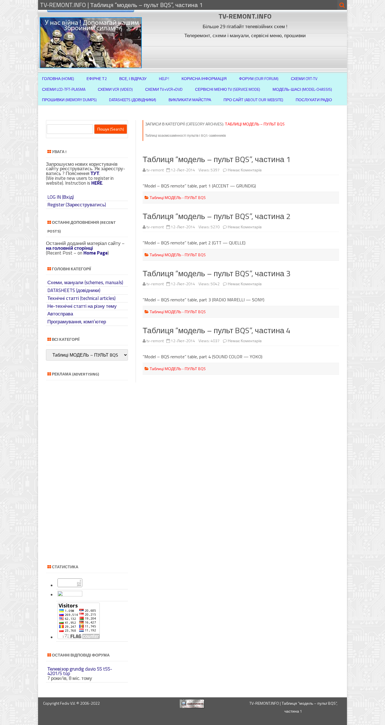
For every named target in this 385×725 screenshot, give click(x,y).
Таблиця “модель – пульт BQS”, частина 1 (217, 159)
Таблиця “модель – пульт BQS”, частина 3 (217, 273)
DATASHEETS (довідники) (73, 290)
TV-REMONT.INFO (244, 16)
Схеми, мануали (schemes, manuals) (85, 282)
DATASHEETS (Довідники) (132, 100)
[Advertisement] (245, 53)
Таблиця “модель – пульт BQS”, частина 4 (217, 330)
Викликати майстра (190, 100)
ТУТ (94, 173)
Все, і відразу (133, 78)
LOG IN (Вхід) (60, 197)
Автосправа (60, 313)
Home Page (95, 253)
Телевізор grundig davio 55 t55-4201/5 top (79, 671)
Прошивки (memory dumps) (69, 100)
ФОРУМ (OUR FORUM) (258, 78)
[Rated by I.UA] (69, 594)
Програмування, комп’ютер (76, 321)
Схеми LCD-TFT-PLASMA (63, 89)
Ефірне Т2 (97, 78)
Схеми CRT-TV (304, 78)
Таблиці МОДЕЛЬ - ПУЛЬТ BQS (178, 197)
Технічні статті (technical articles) (81, 298)
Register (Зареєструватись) (76, 204)
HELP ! (164, 78)
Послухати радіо (314, 100)
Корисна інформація (204, 78)
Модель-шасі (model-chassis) (302, 89)
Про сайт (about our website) (253, 100)
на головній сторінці (69, 248)
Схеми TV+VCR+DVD (164, 89)
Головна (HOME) (58, 78)
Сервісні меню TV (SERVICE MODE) (227, 89)
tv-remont (155, 170)
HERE (96, 183)
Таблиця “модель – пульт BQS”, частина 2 (217, 216)
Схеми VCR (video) (115, 89)
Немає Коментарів (245, 170)
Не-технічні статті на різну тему (82, 306)
